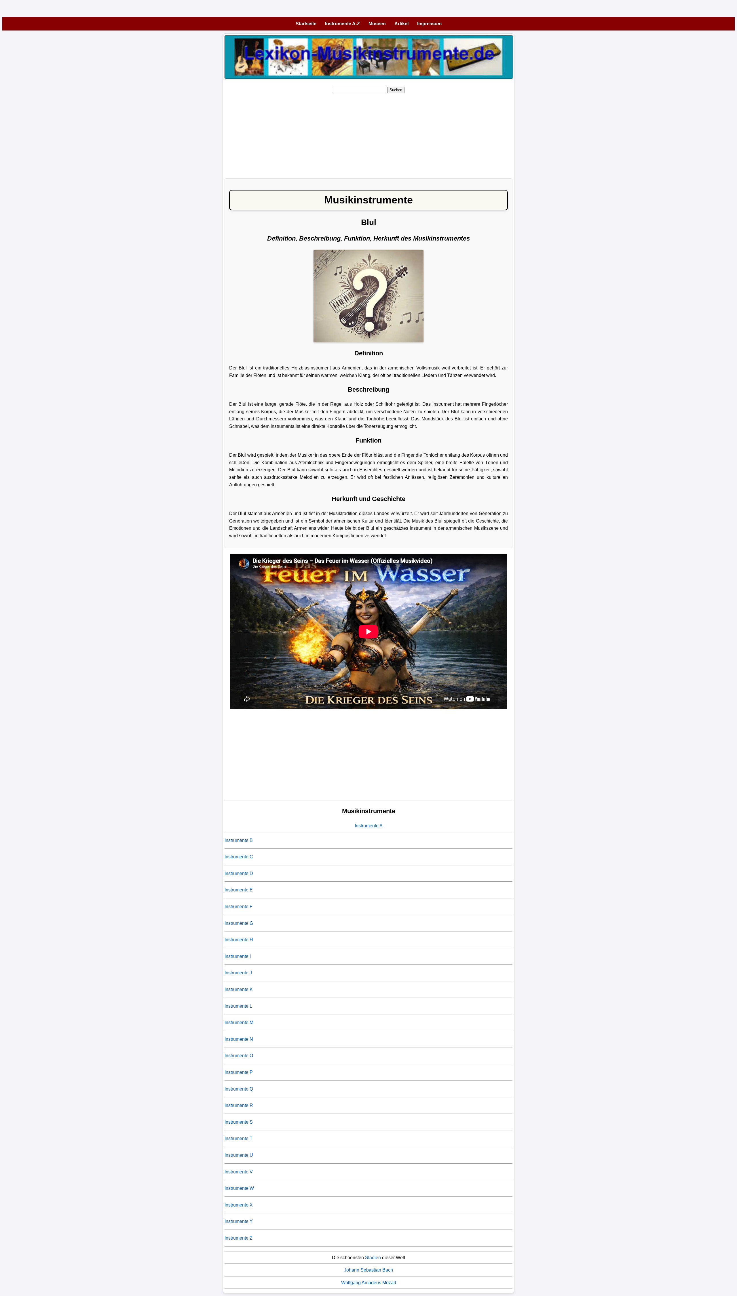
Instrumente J (238, 972)
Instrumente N (239, 1039)
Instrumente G (239, 923)
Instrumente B (239, 840)
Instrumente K (239, 989)
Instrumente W (239, 1188)
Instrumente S (239, 1122)
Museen (377, 23)
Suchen (396, 90)
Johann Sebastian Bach (368, 1270)
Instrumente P (239, 1072)
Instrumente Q (239, 1089)
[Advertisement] (397, 134)
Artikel (401, 23)
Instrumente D (239, 873)
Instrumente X (239, 1204)
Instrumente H (239, 939)
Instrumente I (238, 956)
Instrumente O (239, 1055)
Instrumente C (239, 856)
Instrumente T (238, 1138)
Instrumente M (239, 1022)
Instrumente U (239, 1155)
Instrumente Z (238, 1238)
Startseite (306, 23)
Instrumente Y (239, 1221)
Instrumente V (239, 1171)
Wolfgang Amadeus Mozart (368, 1282)
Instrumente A (369, 825)
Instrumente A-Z (342, 23)
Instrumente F (238, 906)
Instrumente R (239, 1105)
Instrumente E (239, 889)
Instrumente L (238, 1006)
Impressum (429, 23)
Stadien (373, 1257)
